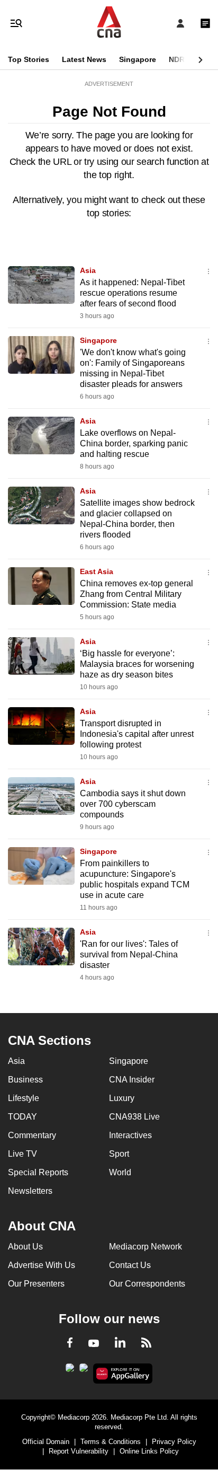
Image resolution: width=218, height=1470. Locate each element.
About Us (25, 1246)
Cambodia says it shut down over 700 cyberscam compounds (133, 804)
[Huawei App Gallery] (123, 1373)
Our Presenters (36, 1283)
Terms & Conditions (110, 1442)
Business (25, 1079)
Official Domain (45, 1442)
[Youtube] (93, 1344)
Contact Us (130, 1265)
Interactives (130, 1135)
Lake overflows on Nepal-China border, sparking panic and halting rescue (134, 443)
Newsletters (30, 1190)
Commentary (32, 1135)
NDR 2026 (186, 59)
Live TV (22, 1153)
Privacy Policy (174, 1442)
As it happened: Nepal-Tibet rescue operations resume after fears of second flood (132, 293)
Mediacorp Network (145, 1246)
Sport (119, 1153)
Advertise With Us (41, 1265)
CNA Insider (132, 1079)
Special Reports (38, 1172)
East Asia (96, 571)
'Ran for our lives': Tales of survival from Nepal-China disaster (129, 954)
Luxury (121, 1098)
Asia (88, 270)
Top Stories (28, 59)
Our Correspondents (147, 1283)
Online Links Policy (149, 1451)
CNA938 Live (134, 1116)
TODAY (22, 1116)
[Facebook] (69, 1344)
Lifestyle (23, 1098)
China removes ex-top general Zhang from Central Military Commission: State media (136, 594)
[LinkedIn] (120, 1344)
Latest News (84, 59)
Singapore (137, 59)
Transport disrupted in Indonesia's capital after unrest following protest (137, 734)
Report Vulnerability (78, 1451)
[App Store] (83, 1370)
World (120, 1172)
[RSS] (146, 1344)
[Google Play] (70, 1370)
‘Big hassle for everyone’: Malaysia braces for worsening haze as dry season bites (137, 664)
